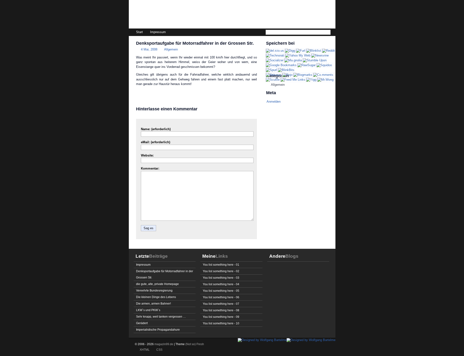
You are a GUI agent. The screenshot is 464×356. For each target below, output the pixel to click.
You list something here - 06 (221, 297)
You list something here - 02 (221, 271)
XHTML (145, 349)
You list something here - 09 (221, 316)
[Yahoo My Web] (298, 55)
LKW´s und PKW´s (148, 310)
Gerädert (142, 323)
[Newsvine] (320, 55)
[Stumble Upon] (314, 60)
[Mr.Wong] (325, 79)
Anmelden (274, 101)
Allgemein (171, 49)
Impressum (158, 32)
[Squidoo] (324, 65)
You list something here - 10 (221, 323)
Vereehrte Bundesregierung (154, 290)
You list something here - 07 (221, 303)
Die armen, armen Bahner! (153, 303)
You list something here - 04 (221, 284)
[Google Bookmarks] (281, 65)
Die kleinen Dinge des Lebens (156, 297)
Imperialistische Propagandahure (158, 329)
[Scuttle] (272, 79)
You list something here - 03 (221, 277)
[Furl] (301, 50)
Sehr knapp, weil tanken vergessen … (161, 316)
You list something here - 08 (221, 310)
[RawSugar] (306, 65)
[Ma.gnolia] (293, 60)
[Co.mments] (323, 75)
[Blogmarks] (303, 75)
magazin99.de (164, 16)
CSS (159, 349)
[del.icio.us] (274, 50)
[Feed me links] (293, 79)
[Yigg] (311, 79)
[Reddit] (328, 50)
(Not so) (190, 344)
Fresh (200, 344)
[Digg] (290, 50)
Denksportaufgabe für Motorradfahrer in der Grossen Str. (195, 43)
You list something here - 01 (221, 264)
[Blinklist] (314, 50)
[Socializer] (274, 60)
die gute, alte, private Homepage (157, 283)
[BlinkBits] (286, 70)
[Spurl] (271, 70)
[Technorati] (275, 55)
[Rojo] (287, 75)
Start (139, 32)
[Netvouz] (273, 75)
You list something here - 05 (221, 290)
